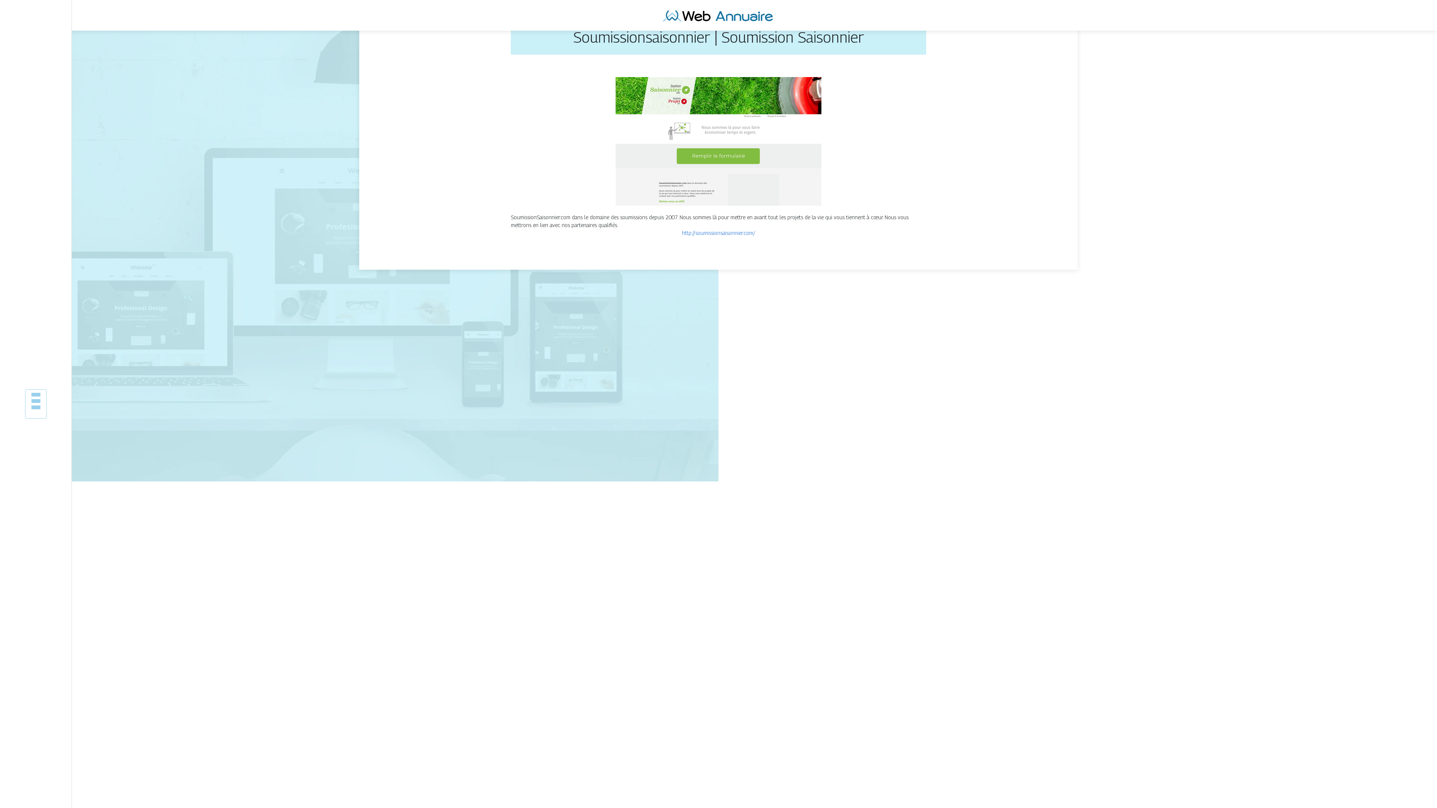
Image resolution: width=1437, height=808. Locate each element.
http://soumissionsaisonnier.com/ (718, 233)
